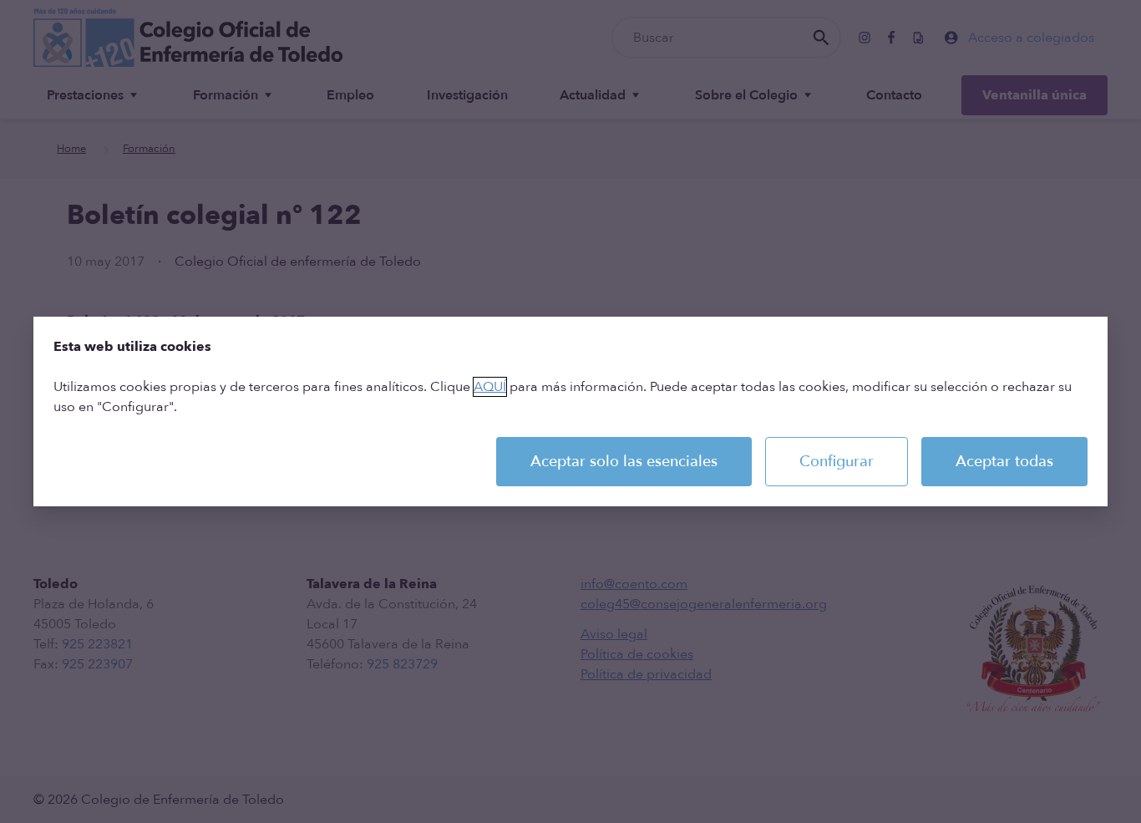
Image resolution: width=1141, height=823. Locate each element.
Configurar (836, 461)
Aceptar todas (1004, 461)
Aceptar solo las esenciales (624, 461)
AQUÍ (490, 387)
